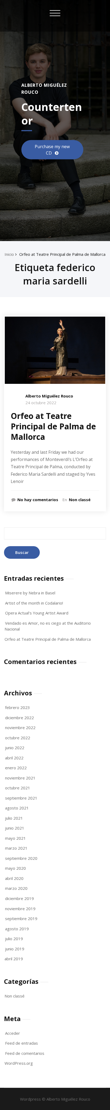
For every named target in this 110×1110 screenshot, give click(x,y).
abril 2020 (14, 878)
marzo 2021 (16, 848)
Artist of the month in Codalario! (34, 603)
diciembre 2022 (19, 717)
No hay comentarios (37, 499)
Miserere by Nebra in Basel (30, 592)
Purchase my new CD (52, 149)
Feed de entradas (21, 1043)
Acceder (12, 1033)
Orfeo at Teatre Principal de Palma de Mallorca (62, 254)
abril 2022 (14, 757)
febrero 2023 (17, 707)
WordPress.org (19, 1063)
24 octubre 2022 (40, 402)
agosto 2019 (17, 928)
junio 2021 (14, 828)
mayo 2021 (15, 838)
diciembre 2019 (19, 898)
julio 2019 (14, 938)
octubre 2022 (17, 737)
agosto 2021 (17, 808)
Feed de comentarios (24, 1053)
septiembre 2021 (21, 798)
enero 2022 (16, 767)
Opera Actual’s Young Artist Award (36, 613)
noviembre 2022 (20, 727)
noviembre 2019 (20, 908)
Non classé (80, 499)
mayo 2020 (15, 868)
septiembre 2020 (21, 858)
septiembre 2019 (21, 918)
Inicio (9, 254)
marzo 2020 (16, 888)
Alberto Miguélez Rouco (49, 396)
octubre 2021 (17, 787)
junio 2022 (14, 747)
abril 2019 (14, 958)
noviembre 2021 (20, 778)
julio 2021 (14, 818)
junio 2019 (14, 948)
